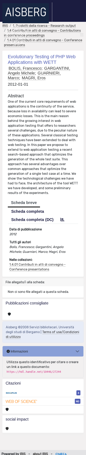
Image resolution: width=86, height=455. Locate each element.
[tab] (62, 219)
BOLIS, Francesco (25, 68)
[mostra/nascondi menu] (82, 35)
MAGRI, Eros (34, 78)
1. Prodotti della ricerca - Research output (44, 26)
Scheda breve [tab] (24, 202)
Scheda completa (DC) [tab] (32, 219)
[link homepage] (27, 13)
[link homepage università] (16, 35)
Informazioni (19, 351)
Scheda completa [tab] (27, 211)
